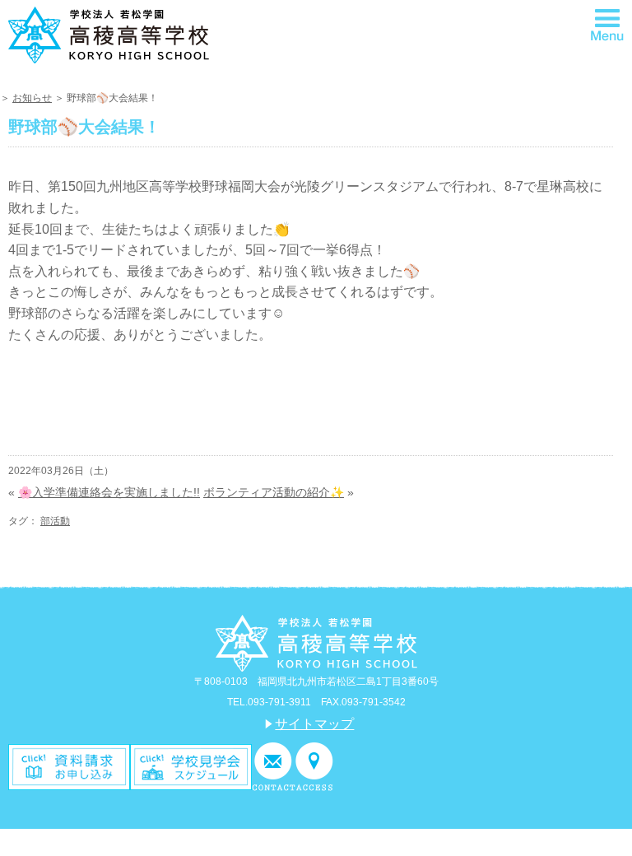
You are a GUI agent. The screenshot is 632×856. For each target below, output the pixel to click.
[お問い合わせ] (273, 766)
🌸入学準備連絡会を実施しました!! (109, 492)
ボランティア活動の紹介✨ (273, 492)
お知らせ (32, 98)
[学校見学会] (191, 766)
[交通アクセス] (314, 766)
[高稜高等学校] (108, 33)
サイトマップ (314, 724)
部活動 (55, 521)
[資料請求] (69, 766)
